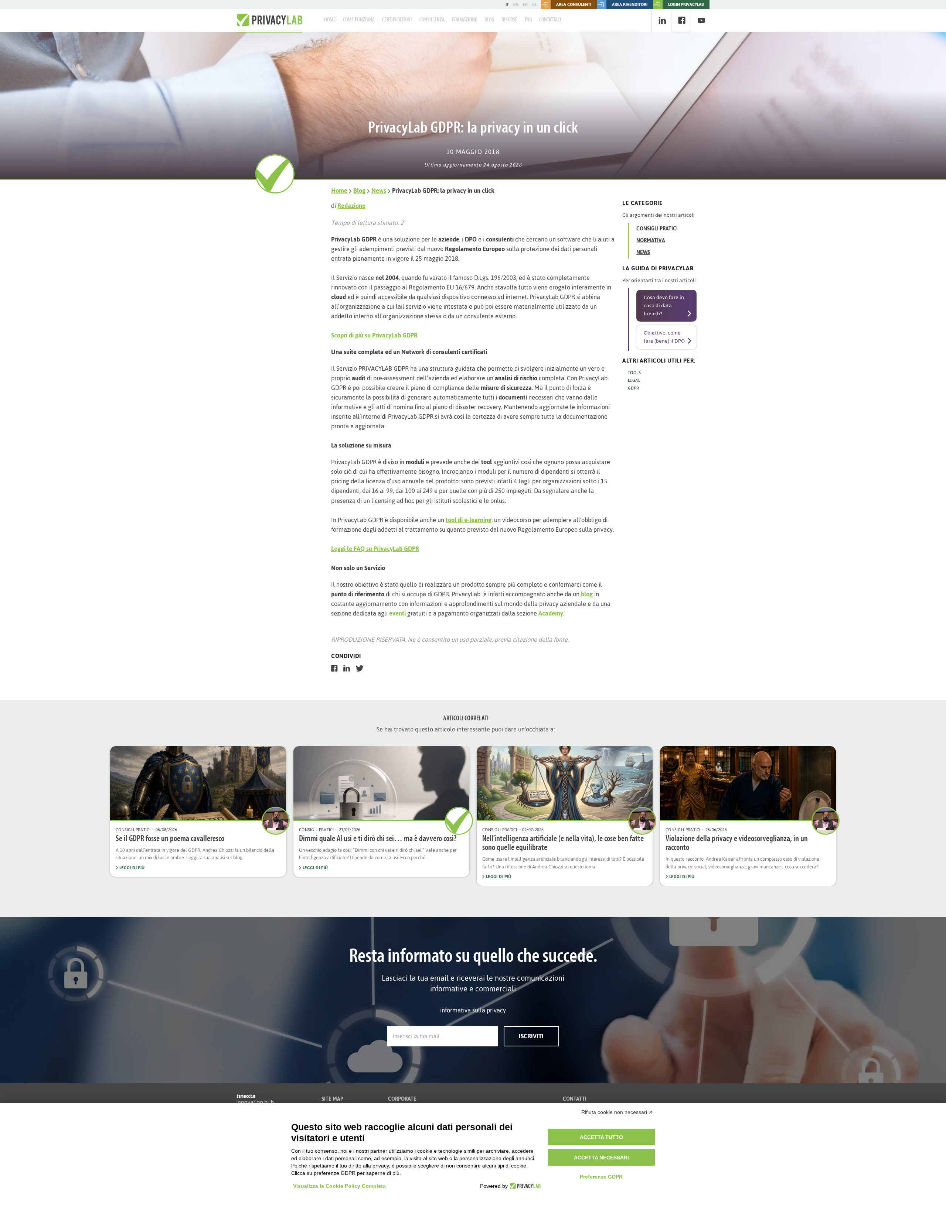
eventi (397, 613)
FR (525, 4)
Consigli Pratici (657, 229)
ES (534, 4)
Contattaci (550, 20)
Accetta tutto (601, 1137)
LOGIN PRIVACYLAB (686, 4)
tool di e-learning (468, 520)
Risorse (509, 20)
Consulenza (432, 20)
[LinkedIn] (662, 20)
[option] (198, 811)
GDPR (633, 388)
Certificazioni (397, 20)
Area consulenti (573, 4)
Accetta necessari (601, 1157)
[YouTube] (701, 20)
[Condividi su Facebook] (334, 668)
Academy (550, 613)
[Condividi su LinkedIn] (346, 668)
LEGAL (634, 380)
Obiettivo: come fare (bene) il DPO (664, 337)
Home (330, 20)
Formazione (464, 20)
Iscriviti (531, 1036)
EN (515, 4)
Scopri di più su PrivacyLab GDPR (374, 335)
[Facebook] (681, 20)
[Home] (269, 20)
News (378, 190)
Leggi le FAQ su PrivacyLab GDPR (375, 549)
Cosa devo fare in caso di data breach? (664, 305)
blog (587, 594)
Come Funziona (359, 20)
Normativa (650, 241)
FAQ (528, 20)
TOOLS (634, 372)
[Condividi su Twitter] (359, 668)
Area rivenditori (629, 4)
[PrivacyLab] (524, 1186)
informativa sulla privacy (473, 1010)
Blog (489, 20)
